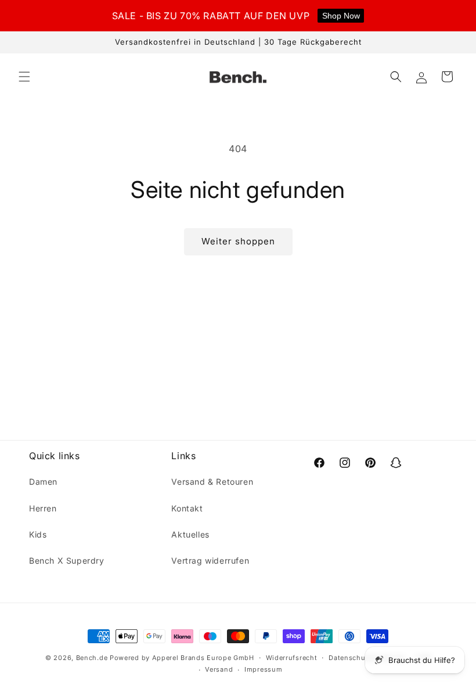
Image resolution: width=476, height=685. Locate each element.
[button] (24, 76)
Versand (219, 669)
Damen (43, 481)
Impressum (263, 669)
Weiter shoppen (238, 241)
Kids (37, 534)
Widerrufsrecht (292, 658)
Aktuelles (190, 534)
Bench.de (92, 658)
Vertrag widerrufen (210, 560)
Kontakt (187, 508)
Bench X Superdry (66, 560)
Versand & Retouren (212, 481)
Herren (43, 508)
